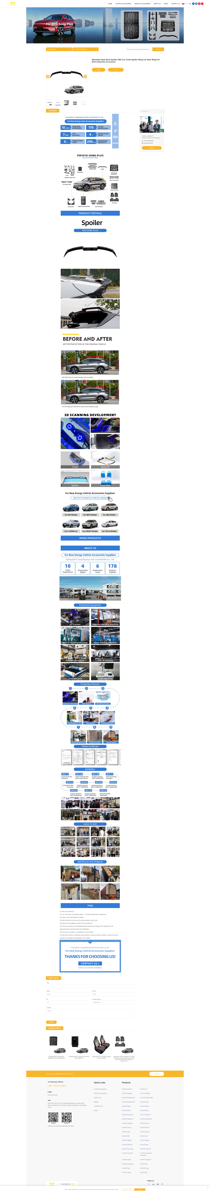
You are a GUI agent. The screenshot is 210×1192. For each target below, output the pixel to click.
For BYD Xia (144, 1164)
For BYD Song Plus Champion (146, 1154)
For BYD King (144, 1102)
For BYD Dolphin (145, 1093)
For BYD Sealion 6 (127, 1119)
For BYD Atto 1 (144, 1110)
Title (47, 982)
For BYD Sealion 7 (145, 1114)
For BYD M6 (143, 1136)
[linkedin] (196, 3)
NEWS (166, 3)
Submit (51, 1022)
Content (48, 1007)
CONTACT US (175, 3)
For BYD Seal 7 (144, 1123)
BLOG (96, 1110)
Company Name (96, 999)
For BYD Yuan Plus (127, 1149)
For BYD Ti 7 (144, 1089)
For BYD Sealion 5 (127, 1123)
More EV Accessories (143, 3)
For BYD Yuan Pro (127, 1153)
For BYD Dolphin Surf (128, 1097)
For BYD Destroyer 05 (128, 1102)
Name (48, 991)
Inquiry (98, 69)
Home (110, 3)
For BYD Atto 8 (126, 1106)
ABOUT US (157, 3)
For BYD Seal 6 (126, 1127)
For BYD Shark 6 (127, 1089)
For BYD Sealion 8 (127, 1114)
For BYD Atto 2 (126, 1110)
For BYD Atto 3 (144, 1106)
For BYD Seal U (145, 1132)
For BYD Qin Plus (127, 1144)
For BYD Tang (144, 1168)
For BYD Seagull (127, 1093)
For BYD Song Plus (71, 27)
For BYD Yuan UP (145, 1149)
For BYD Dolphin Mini (146, 1097)
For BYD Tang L (126, 1172)
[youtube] (199, 3)
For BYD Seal (126, 1132)
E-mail (94, 991)
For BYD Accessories (123, 3)
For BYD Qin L (144, 1144)
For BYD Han (126, 1168)
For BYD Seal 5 (144, 1127)
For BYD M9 (125, 1136)
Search (158, 49)
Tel (47, 999)
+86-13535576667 (149, 140)
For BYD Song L (127, 1159)
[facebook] (193, 3)
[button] (47, 76)
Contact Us (116, 69)
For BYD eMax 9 (127, 1140)
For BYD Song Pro (145, 1159)
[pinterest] (202, 3)
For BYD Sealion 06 (146, 1119)
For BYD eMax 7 (145, 1140)
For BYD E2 (143, 1172)
